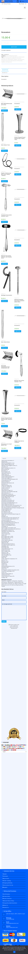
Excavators (17, 103)
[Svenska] (10, 749)
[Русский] (22, 748)
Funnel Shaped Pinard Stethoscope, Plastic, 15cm (19, 138)
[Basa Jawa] (18, 746)
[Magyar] (8, 746)
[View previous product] (2, 4)
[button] (25, 8)
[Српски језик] (2, 749)
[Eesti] (22, 744)
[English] (20, 744)
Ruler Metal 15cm (5, 145)
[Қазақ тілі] (20, 746)
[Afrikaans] (2, 744)
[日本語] (17, 746)
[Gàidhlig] (24, 748)
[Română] (20, 748)
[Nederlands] (18, 744)
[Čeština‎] (15, 744)
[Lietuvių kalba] (4, 748)
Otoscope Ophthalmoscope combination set (5, 367)
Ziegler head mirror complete (19, 441)
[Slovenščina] (6, 749)
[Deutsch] (4, 746)
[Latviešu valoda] (2, 748)
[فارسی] (15, 748)
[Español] (8, 749)
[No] (26, 949)
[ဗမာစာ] (11, 748)
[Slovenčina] (4, 749)
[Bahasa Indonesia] (11, 746)
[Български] (10, 744)
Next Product (21, 3)
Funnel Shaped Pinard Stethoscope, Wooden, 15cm (6, 419)
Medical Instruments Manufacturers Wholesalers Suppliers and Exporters (12, 59)
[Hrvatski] (13, 744)
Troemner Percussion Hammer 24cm (6, 215)
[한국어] (22, 746)
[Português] (18, 748)
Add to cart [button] (4, 110)
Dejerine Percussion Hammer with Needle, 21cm (6, 257)
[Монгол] (9, 748)
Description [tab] (5, 69)
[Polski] (17, 748)
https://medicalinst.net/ (12, 927)
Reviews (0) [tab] (4, 72)
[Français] (2, 746)
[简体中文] (11, 744)
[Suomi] (26, 744)
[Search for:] (26, 1)
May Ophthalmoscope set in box (6, 104)
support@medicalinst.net (12, 923)
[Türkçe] (13, 749)
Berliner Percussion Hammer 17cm (19, 381)
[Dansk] (17, 744)
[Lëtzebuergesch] (6, 748)
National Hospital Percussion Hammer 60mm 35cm (19, 300)
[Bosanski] (6, 744)
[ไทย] (12, 749)
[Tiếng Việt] (15, 749)
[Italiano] (15, 746)
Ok (14, 951)
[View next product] (26, 4)
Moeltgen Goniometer (6, 295)
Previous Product (7, 3)
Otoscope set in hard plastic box (6, 444)
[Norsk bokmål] (13, 748)
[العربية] (4, 744)
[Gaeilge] (13, 746)
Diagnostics (3, 102)
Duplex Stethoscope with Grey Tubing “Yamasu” (6, 174)
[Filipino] (24, 744)
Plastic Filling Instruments (11, 55)
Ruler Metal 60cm (5, 342)
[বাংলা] (8, 744)
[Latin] (24, 746)
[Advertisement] (14, 811)
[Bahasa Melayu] (8, 748)
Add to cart (14, 47)
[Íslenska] (10, 746)
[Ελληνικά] (6, 746)
